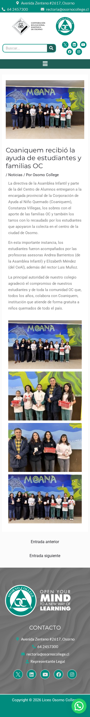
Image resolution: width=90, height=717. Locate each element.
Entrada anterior (45, 541)
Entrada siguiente (45, 555)
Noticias (15, 175)
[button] (45, 64)
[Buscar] (51, 48)
